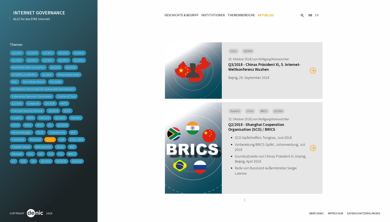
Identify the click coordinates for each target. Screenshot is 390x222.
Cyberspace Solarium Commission (32, 96)
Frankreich (18, 139)
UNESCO (44, 118)
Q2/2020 (47, 74)
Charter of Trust (66, 96)
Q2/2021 (63, 60)
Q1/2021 (79, 60)
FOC (30, 154)
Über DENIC (316, 213)
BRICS (72, 154)
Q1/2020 (17, 103)
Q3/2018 (61, 161)
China (50, 139)
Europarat (33, 103)
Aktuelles (266, 15)
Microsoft (17, 154)
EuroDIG (17, 118)
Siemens (76, 118)
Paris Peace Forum (33, 82)
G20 (23, 161)
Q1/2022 (17, 60)
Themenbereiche (241, 15)
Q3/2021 (48, 60)
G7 (13, 161)
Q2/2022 (48, 53)
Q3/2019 (53, 111)
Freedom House (21, 147)
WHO (31, 118)
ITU (60, 154)
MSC (14, 82)
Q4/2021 (32, 60)
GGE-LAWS (76, 139)
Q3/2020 (71, 67)
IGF (41, 154)
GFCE (67, 111)
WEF (73, 132)
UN (33, 161)
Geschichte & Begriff (181, 15)
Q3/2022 (63, 53)
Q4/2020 (55, 67)
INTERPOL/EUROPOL (24, 74)
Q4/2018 (77, 161)
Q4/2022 (79, 53)
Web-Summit (43, 147)
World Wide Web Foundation (28, 67)
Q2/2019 (60, 118)
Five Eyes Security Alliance (27, 111)
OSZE (40, 132)
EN (316, 15)
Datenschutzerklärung (363, 213)
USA (62, 139)
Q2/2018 (46, 161)
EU (50, 125)
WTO (40, 125)
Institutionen (213, 15)
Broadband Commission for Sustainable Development (43, 89)
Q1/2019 (62, 125)
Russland (35, 139)
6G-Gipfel (55, 82)
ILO (51, 154)
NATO (64, 103)
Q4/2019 (50, 103)
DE (310, 15)
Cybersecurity (57, 132)
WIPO (28, 125)
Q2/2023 (17, 53)
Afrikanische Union (68, 74)
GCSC (60, 147)
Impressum (335, 213)
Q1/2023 (32, 53)
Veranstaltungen (21, 132)
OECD (15, 125)
